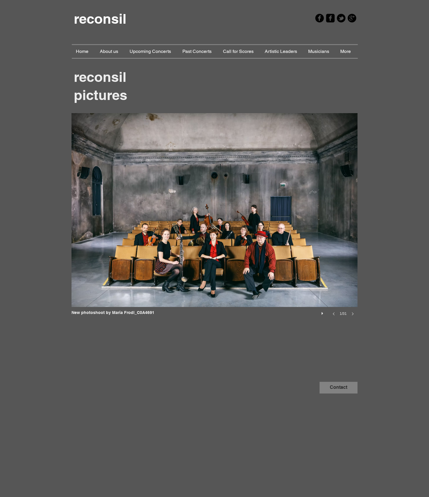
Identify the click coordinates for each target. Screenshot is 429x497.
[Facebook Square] (330, 18)
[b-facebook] (319, 18)
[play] (323, 312)
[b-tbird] (341, 18)
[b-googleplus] (352, 18)
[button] (215, 220)
